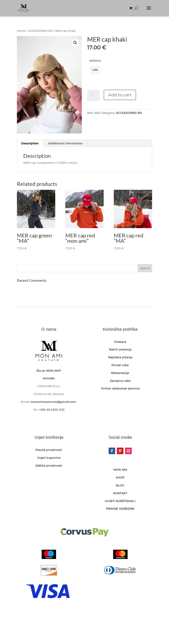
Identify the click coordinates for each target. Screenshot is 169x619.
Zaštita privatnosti (48, 465)
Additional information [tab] (65, 143)
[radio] (95, 70)
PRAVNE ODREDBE (120, 509)
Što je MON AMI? (48, 371)
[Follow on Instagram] (128, 451)
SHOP (120, 477)
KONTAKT (120, 493)
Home (21, 30)
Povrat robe (120, 365)
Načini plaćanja (120, 349)
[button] (75, 42)
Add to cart (119, 94)
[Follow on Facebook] (112, 451)
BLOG (120, 485)
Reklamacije (120, 373)
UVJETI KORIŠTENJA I (120, 501)
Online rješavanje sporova (120, 388)
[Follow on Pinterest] (120, 451)
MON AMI (120, 470)
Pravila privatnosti (48, 450)
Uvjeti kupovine (49, 458)
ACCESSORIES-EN (40, 30)
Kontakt (49, 378)
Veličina (95, 60)
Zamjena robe (120, 381)
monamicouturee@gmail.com (53, 402)
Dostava (120, 342)
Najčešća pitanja (120, 357)
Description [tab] (30, 143)
